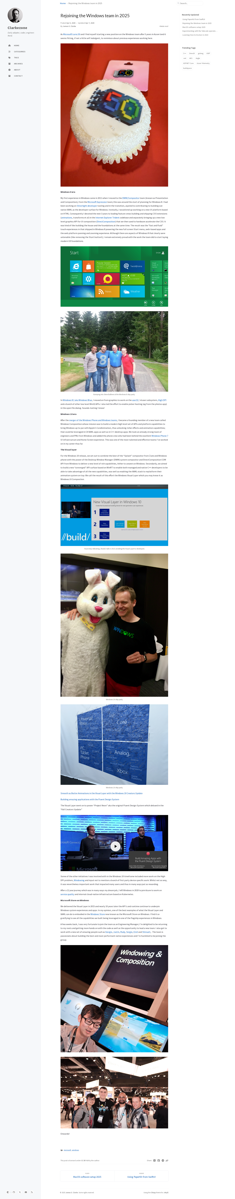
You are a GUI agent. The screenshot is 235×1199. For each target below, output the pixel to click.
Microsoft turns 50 (71, 34)
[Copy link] (167, 1160)
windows (75, 1150)
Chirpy (153, 1192)
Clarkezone (17, 28)
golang (200, 53)
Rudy (122, 932)
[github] (14, 1192)
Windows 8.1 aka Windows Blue (77, 400)
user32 (135, 400)
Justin (116, 932)
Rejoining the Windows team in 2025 (197, 23)
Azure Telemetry (203, 63)
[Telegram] (162, 1160)
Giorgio (108, 932)
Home (63, 3)
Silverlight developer (87, 205)
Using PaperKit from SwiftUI (194, 19)
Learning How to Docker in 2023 (195, 35)
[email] (26, 1192)
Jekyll (166, 1192)
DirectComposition (106, 221)
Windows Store (97, 914)
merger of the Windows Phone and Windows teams (93, 420)
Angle (198, 58)
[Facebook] (158, 1160)
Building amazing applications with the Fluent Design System (90, 799)
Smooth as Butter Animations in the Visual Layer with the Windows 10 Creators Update (102, 793)
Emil (136, 932)
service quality (67, 894)
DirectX (192, 53)
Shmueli (146, 932)
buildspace (187, 68)
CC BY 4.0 (85, 1160)
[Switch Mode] (8, 1192)
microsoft (67, 1150)
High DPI (162, 400)
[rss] (32, 1192)
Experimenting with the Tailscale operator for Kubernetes (206, 31)
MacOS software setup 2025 (194, 27)
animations (66, 217)
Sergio (129, 932)
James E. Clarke (69, 26)
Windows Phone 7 (159, 435)
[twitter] (20, 1192)
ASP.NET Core (188, 63)
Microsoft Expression (97, 202)
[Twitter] (154, 1160)
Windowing (79, 880)
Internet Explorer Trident (107, 217)
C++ (184, 53)
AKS (190, 58)
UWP (208, 53)
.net (184, 58)
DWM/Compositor (130, 198)
